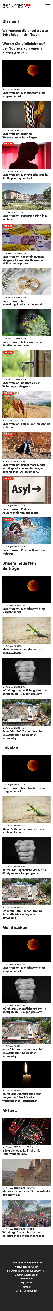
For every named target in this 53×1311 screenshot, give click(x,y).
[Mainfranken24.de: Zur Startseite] (16, 6)
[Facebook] (18, 1253)
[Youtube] (35, 1253)
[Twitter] (26, 1253)
